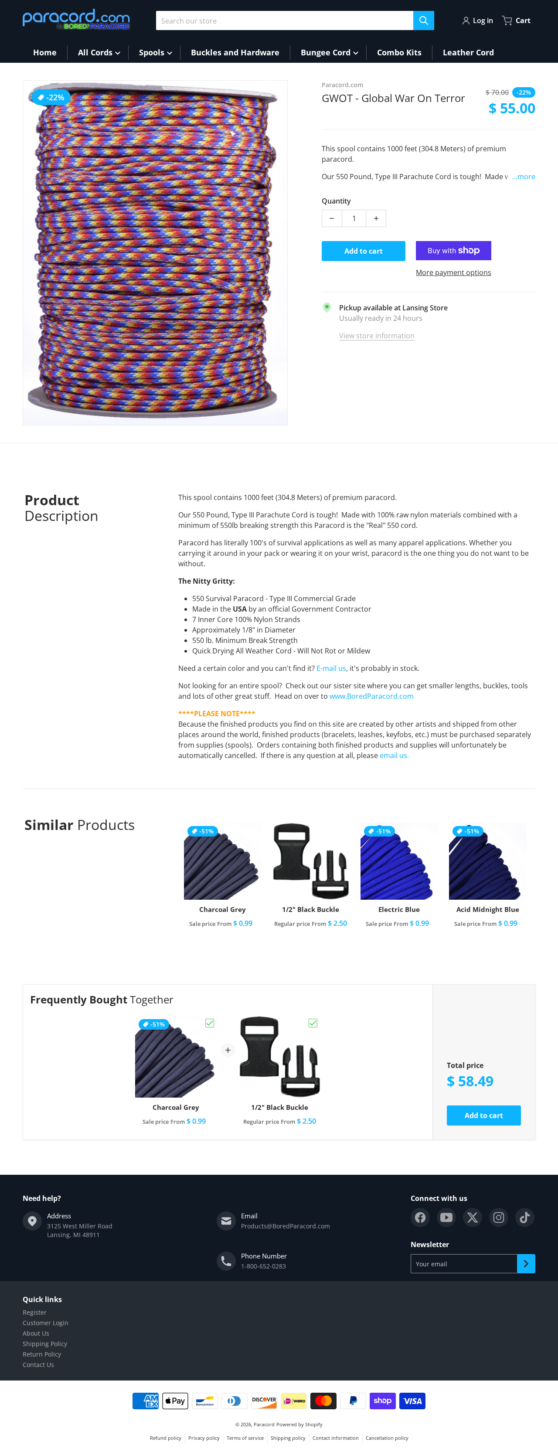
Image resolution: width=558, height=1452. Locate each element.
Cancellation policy (387, 1438)
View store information (377, 335)
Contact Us (38, 1364)
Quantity (336, 201)
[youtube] (446, 1217)
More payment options (453, 272)
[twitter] (472, 1217)
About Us (36, 1333)
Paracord (264, 1424)
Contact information (336, 1438)
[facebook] (420, 1217)
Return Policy (42, 1354)
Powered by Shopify (299, 1424)
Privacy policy (204, 1438)
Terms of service (245, 1438)
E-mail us (331, 668)
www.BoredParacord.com (372, 696)
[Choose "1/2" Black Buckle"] (313, 1023)
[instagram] (498, 1217)
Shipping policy (288, 1438)
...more (523, 176)
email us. (394, 755)
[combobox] (295, 20)
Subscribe (526, 1263)
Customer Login (45, 1323)
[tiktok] (524, 1217)
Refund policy (165, 1438)
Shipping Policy (45, 1344)
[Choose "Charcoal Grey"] (209, 1023)
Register (35, 1312)
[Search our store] (423, 20)
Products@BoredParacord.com (285, 1226)
